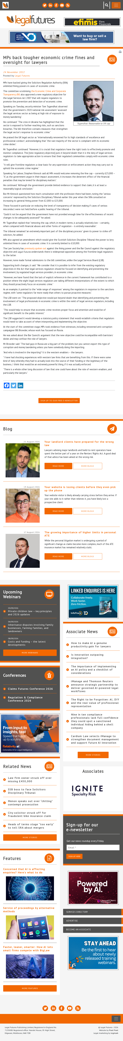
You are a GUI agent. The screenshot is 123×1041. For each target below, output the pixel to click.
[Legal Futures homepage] (31, 21)
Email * (72, 847)
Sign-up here (74, 856)
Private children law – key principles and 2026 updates (30, 613)
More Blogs (87, 466)
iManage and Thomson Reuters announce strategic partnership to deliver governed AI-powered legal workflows (95, 686)
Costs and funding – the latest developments (27, 643)
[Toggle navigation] (116, 5)
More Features (30, 988)
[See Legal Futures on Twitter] (44, 5)
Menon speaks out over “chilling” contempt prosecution (30, 802)
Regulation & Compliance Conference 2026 (25, 699)
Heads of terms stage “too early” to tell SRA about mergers (31, 826)
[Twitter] (13, 385)
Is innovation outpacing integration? (87, 656)
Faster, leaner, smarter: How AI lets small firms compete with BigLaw (28, 948)
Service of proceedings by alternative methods (29, 909)
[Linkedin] (20, 385)
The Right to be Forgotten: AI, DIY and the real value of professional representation (95, 703)
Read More (58, 466)
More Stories (30, 837)
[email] (93, 847)
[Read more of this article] (30, 888)
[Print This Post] (120, 51)
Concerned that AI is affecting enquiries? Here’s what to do (24, 870)
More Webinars (30, 652)
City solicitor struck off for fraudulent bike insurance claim (29, 814)
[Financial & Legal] (93, 791)
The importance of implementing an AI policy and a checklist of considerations (93, 670)
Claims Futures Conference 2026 (30, 688)
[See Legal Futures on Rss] (67, 5)
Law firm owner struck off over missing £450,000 (30, 779)
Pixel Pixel (113, 1030)
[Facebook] (7, 385)
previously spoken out (35, 248)
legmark (114, 1033)
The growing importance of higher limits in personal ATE (80, 534)
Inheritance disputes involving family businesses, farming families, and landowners (30, 628)
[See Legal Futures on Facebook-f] (56, 5)
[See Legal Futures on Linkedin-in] (50, 5)
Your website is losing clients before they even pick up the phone (80, 488)
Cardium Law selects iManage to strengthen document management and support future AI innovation (95, 739)
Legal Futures (22, 75)
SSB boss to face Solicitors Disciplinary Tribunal (27, 791)
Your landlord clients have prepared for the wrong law (79, 443)
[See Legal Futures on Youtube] (62, 5)
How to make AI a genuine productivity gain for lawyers (91, 644)
